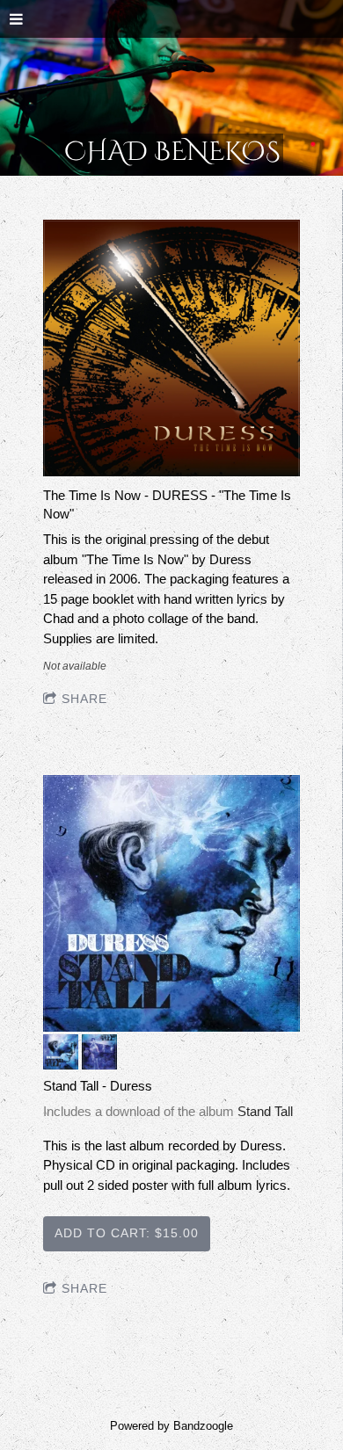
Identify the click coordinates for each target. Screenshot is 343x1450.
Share (84, 699)
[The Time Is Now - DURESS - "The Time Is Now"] (171, 349)
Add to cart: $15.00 (127, 1233)
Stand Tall (265, 1111)
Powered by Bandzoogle (171, 1426)
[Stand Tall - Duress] (171, 904)
